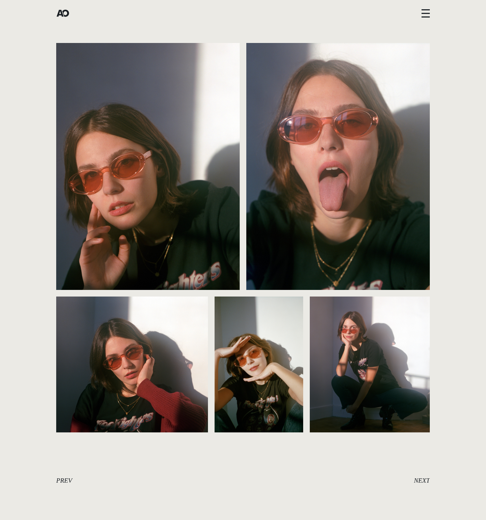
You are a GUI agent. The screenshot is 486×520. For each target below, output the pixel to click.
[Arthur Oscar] (62, 13)
